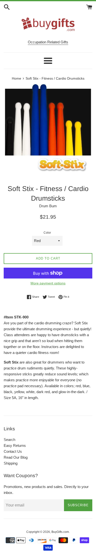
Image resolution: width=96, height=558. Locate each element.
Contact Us (13, 451)
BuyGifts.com (60, 532)
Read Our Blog (16, 457)
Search (9, 439)
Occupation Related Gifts (48, 42)
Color (47, 232)
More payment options (48, 283)
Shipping (10, 463)
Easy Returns (15, 445)
